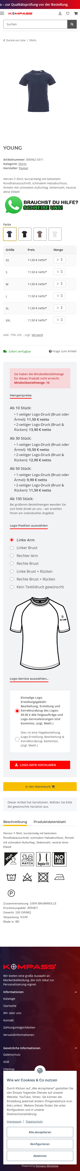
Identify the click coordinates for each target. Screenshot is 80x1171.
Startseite (9, 1006)
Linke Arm (26, 539)
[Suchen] (72, 24)
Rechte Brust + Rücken (36, 579)
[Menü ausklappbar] (2, 11)
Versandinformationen (18, 1035)
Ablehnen (40, 1156)
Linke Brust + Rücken (35, 571)
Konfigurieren (40, 1144)
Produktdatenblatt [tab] (50, 822)
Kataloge (9, 999)
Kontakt (8, 1020)
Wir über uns (12, 1013)
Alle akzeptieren (40, 1132)
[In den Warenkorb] (6, 53)
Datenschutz (34, 1121)
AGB (6, 1062)
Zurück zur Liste (15, 40)
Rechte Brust (28, 563)
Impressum (14, 1121)
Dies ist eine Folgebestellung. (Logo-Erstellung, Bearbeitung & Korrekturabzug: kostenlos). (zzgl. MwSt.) (42, 739)
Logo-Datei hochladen (38, 765)
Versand (37, 335)
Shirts (22, 164)
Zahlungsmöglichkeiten (19, 1027)
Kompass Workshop (47, 1166)
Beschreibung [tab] (15, 822)
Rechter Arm (27, 555)
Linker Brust (27, 547)
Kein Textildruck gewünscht (40, 586)
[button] (60, 13)
